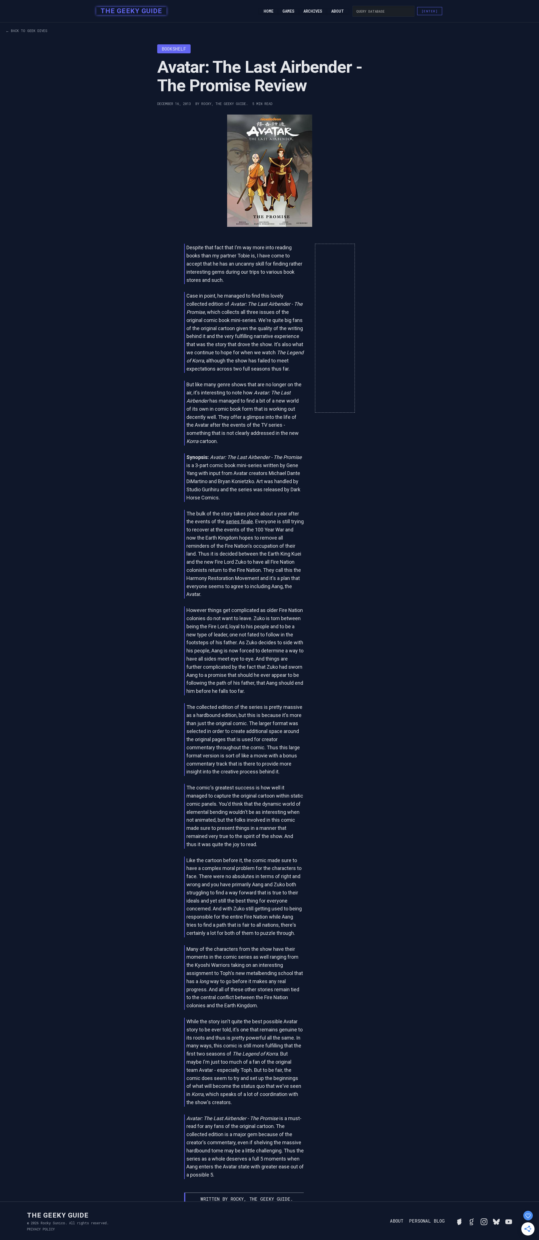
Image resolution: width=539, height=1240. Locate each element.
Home (268, 11)
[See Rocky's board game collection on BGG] (459, 1221)
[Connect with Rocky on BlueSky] (496, 1221)
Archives (312, 11)
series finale (239, 521)
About (337, 11)
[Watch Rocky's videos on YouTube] (508, 1221)
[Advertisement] (335, 328)
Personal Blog (427, 1221)
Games (288, 11)
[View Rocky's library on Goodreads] (471, 1221)
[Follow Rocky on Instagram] (484, 1221)
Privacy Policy (41, 1229)
